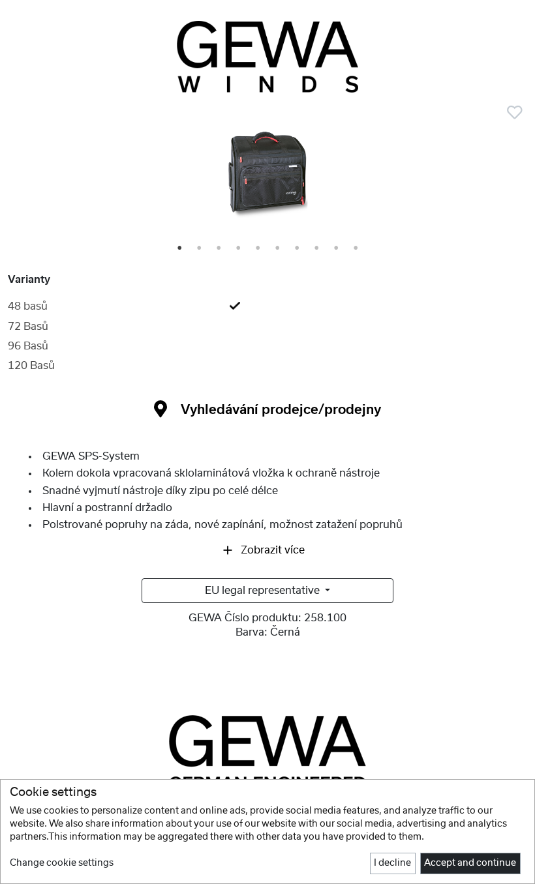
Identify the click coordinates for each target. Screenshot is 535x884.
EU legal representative (263, 590)
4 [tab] (239, 248)
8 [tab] (317, 248)
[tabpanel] (267, 176)
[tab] (267, 306)
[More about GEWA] (267, 752)
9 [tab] (337, 248)
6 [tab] (278, 248)
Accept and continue (470, 863)
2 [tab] (200, 248)
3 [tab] (219, 248)
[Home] (267, 57)
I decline (392, 863)
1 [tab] (180, 248)
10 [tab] (357, 248)
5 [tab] (258, 248)
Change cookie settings (62, 863)
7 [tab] (297, 248)
